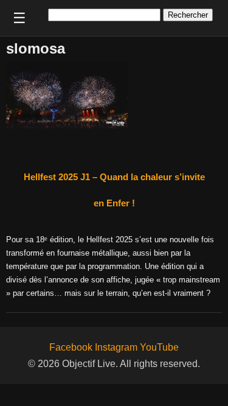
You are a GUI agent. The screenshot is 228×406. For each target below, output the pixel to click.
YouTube (159, 347)
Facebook (70, 347)
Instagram (116, 347)
